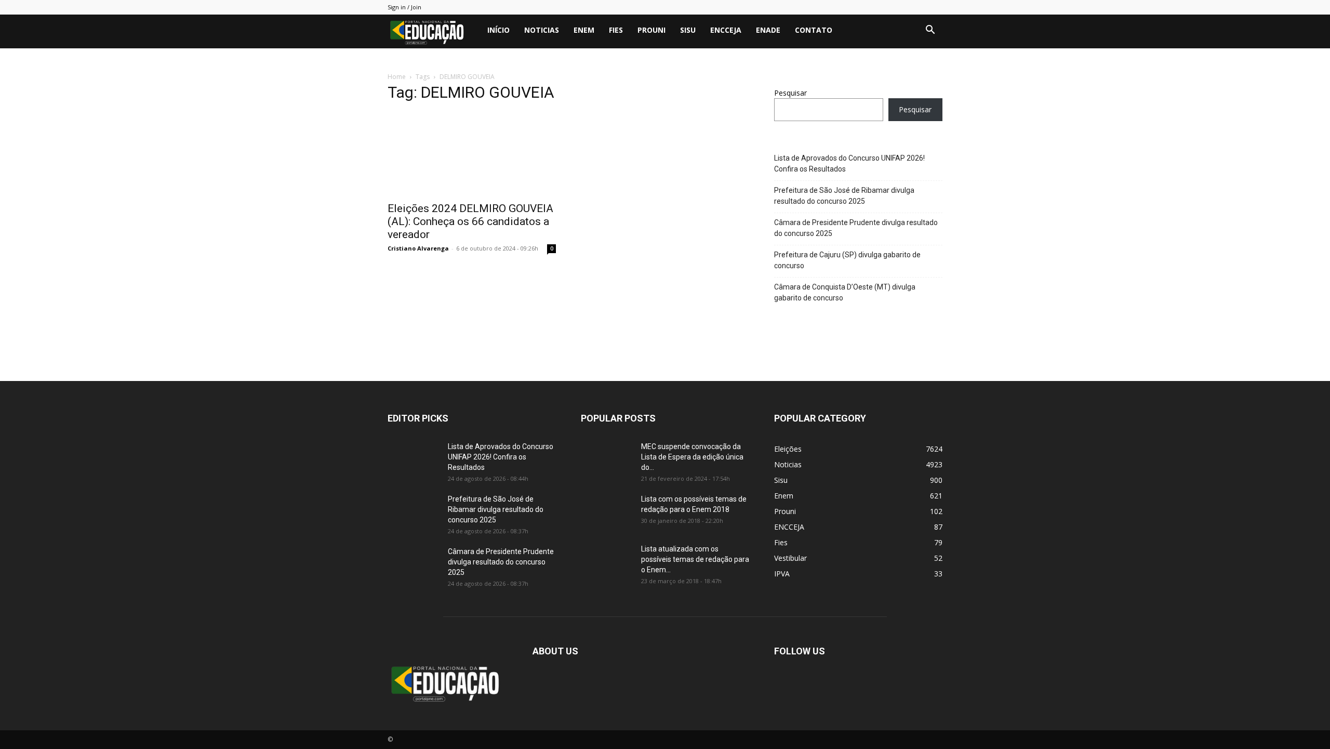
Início (498, 30)
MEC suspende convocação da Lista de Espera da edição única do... (692, 456)
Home (397, 76)
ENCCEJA (725, 30)
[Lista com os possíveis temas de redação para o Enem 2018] (607, 512)
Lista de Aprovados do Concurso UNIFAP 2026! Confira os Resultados (849, 163)
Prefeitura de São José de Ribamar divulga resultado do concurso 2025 (844, 195)
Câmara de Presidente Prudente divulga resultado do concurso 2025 (856, 228)
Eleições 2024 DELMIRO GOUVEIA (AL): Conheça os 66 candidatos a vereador (470, 221)
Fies (616, 30)
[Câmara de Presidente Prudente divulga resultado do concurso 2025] (414, 564)
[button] (929, 31)
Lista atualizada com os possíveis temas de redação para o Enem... (695, 559)
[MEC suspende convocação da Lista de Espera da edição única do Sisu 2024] (605, 458)
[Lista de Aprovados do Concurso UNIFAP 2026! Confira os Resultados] (414, 459)
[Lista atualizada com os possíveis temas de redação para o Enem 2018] (607, 562)
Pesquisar (790, 93)
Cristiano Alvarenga (418, 248)
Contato (813, 30)
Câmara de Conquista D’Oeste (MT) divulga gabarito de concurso (844, 292)
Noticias (541, 30)
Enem (584, 30)
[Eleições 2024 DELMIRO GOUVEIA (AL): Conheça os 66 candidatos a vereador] (472, 153)
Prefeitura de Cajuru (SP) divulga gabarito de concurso (847, 260)
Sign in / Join (404, 7)
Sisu (688, 30)
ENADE (768, 30)
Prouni (651, 30)
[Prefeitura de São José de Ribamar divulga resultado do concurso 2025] (414, 512)
